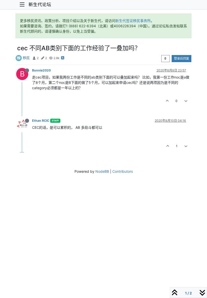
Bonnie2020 (41, 70)
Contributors (122, 171)
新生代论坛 (40, 4)
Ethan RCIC (40, 120)
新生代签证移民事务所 (133, 20)
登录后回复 (181, 58)
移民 (26, 58)
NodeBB (102, 171)
